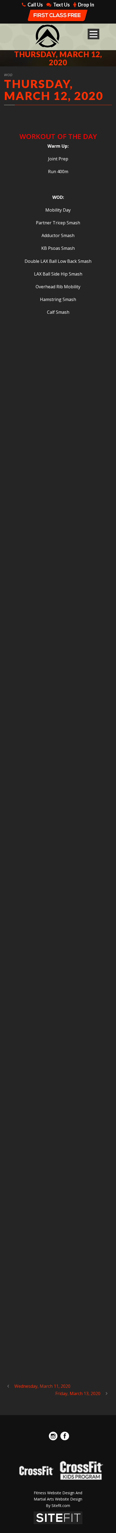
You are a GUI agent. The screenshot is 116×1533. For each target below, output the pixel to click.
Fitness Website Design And (58, 1492)
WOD (8, 74)
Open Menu (93, 34)
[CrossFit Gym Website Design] (58, 1517)
